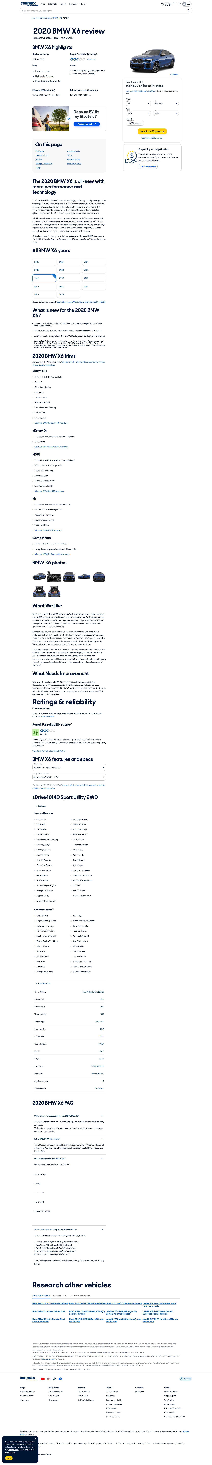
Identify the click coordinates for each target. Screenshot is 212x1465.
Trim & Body (38, 764)
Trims (69, 155)
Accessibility (179, 1443)
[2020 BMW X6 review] (152, 61)
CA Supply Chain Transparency (163, 1443)
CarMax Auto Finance (86, 1400)
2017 (36, 286)
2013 (61, 294)
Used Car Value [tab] (60, 1295)
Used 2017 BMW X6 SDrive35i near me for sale (86, 1320)
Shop (43, 4)
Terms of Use (10, 1452)
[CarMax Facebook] (60, 1379)
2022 (61, 270)
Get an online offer (56, 1391)
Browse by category (27, 1391)
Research (73, 4)
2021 (86, 270)
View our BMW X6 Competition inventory (52, 554)
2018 (86, 278)
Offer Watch (53, 1400)
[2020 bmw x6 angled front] (39, 576)
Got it (8, 1458)
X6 (61, 18)
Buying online (169, 1404)
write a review (48, 716)
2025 (61, 262)
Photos (39, 159)
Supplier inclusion (113, 1413)
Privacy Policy (13, 1450)
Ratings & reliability (44, 163)
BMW (55, 18)
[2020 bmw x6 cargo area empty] (39, 591)
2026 (36, 262)
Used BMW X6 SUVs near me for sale (50, 1303)
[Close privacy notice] (35, 1438)
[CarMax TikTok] (54, 1379)
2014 (36, 294)
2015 (86, 286)
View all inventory (26, 1396)
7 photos (174, 74)
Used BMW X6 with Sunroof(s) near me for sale (123, 1320)
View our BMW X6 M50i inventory (49, 491)
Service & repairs (170, 1391)
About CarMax (112, 1391)
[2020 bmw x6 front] (69, 576)
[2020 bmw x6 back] (99, 576)
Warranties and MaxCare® (174, 1417)
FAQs (38, 167)
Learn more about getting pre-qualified (140, 91)
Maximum (130, 120)
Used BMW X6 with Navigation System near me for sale (121, 1312)
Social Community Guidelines (141, 1443)
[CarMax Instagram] (48, 1379)
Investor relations (113, 1417)
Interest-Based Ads (80, 1443)
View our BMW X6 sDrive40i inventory (51, 423)
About (109, 1387)
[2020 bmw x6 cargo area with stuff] (54, 591)
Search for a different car (152, 138)
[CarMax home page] (29, 4)
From (129, 101)
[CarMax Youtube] (43, 1379)
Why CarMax (169, 1400)
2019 (61, 278)
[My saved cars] (179, 3)
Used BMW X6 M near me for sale (48, 1311)
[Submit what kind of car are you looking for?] (189, 10)
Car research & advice (41, 18)
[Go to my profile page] (186, 3)
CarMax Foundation (114, 1404)
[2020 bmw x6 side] (84, 576)
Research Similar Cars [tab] (80, 1295)
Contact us (110, 1396)
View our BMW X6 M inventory (48, 530)
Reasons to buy (73, 159)
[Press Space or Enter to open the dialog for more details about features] (53, 909)
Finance (63, 4)
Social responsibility (114, 1400)
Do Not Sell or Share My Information (42, 1443)
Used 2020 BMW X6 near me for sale (87, 1303)
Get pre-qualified (84, 1391)
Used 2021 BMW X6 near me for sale (124, 1303)
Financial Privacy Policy (64, 1443)
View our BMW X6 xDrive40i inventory (51, 446)
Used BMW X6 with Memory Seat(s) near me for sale (87, 1312)
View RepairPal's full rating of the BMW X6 (48, 751)
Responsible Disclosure (106, 1443)
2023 (36, 270)
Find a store (24, 1400)
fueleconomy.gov (48, 1359)
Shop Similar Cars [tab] (41, 1295)
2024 (86, 262)
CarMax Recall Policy (123, 1443)
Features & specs (74, 163)
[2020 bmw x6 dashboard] (54, 576)
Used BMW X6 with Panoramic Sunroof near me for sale (158, 1312)
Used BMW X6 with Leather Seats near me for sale (159, 1304)
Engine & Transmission (41, 773)
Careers (139, 1387)
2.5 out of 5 (91, 59)
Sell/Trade (52, 4)
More (166, 1387)
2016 (61, 286)
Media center (111, 1408)
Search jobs (139, 1391)
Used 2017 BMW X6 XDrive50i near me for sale (160, 1320)
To (155, 101)
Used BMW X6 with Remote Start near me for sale (48, 1320)
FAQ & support (170, 1396)
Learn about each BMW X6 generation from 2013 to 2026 (81, 302)
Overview (40, 151)
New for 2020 (41, 155)
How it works (54, 1396)
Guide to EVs (169, 1413)
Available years (73, 151)
